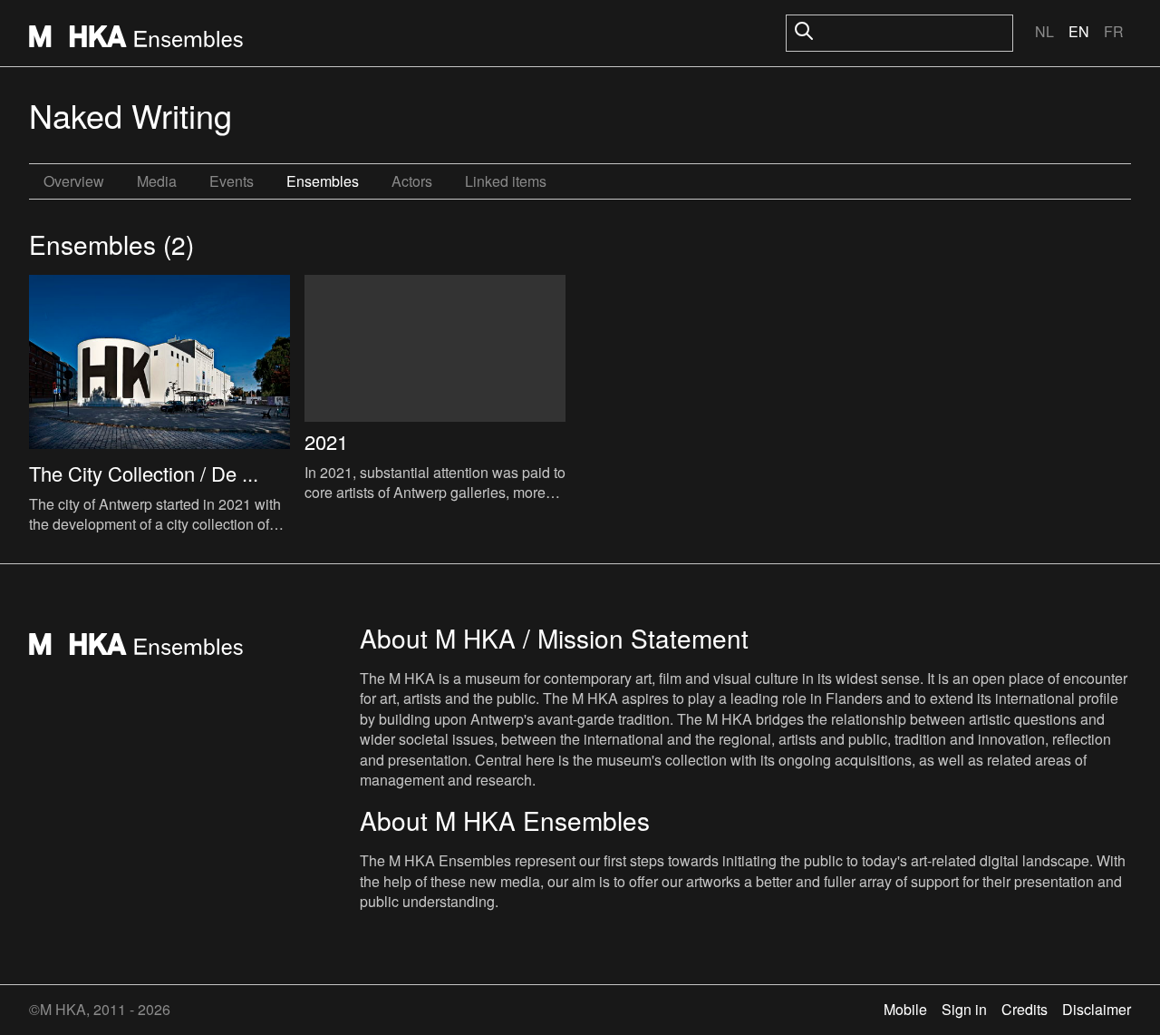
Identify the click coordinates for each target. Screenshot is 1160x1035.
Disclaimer (1096, 1009)
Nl (1044, 31)
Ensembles (322, 181)
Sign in (964, 1009)
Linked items (505, 181)
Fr (1114, 31)
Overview (74, 181)
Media (157, 181)
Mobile (905, 1009)
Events (231, 181)
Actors (412, 181)
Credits (1024, 1009)
